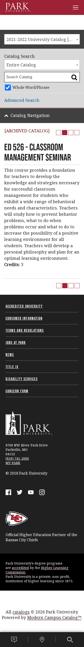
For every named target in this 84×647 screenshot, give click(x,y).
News (10, 355)
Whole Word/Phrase (31, 87)
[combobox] (42, 39)
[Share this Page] (64, 132)
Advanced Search (21, 100)
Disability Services (22, 379)
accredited (20, 567)
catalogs (21, 612)
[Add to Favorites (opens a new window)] (58, 132)
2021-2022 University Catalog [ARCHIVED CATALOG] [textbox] (43, 39)
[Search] (70, 639)
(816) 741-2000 (17, 458)
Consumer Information (24, 318)
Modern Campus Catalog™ (54, 617)
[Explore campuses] (42, 639)
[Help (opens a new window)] (76, 132)
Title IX (12, 367)
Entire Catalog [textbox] (21, 65)
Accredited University (24, 306)
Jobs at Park (16, 342)
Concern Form (17, 391)
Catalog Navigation (30, 115)
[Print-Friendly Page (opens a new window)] (70, 132)
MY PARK (13, 463)
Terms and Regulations (25, 330)
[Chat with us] (14, 639)
